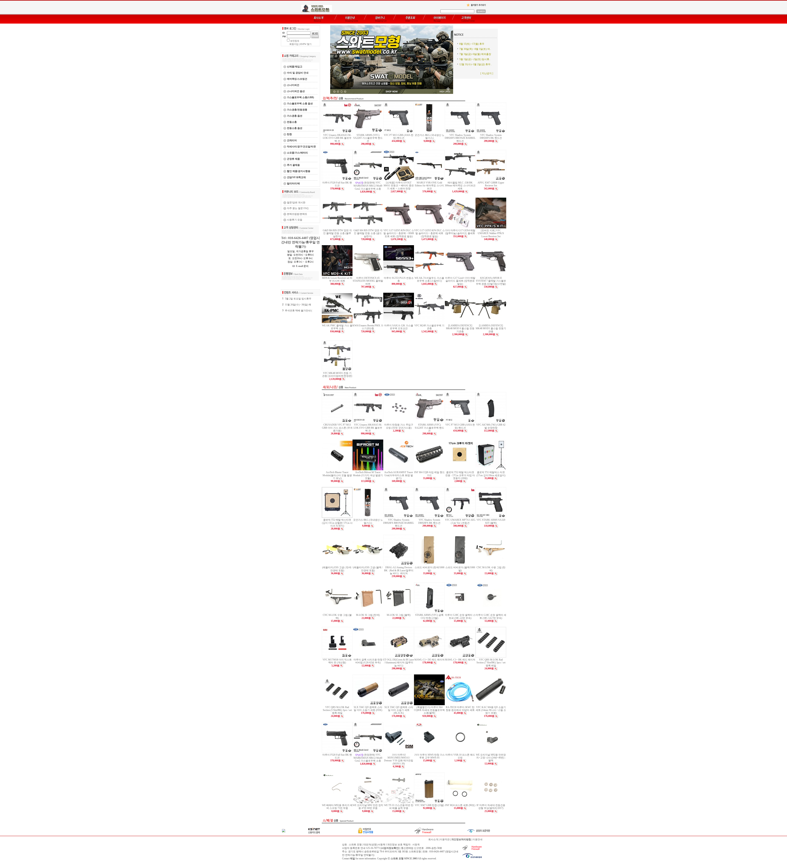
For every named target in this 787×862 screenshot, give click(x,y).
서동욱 (416, 844)
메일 (352, 858)
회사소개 (433, 839)
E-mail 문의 (301, 266)
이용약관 (445, 839)
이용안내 (477, 839)
